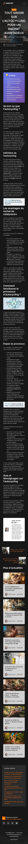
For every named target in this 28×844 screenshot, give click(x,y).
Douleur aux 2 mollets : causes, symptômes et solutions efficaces (13, 748)
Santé (7, 44)
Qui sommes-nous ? (10, 832)
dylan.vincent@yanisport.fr (14, 819)
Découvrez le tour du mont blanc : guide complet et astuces (10, 560)
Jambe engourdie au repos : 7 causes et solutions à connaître (12, 695)
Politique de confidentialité (14, 834)
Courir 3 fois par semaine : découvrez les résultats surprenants (11, 782)
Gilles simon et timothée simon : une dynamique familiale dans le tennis (13, 797)
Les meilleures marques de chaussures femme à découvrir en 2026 (13, 787)
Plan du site (19, 832)
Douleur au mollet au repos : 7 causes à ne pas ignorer (13, 721)
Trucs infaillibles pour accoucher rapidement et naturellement (13, 588)
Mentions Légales (14, 836)
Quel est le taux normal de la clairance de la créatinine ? (14, 668)
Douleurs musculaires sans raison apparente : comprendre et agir (13, 641)
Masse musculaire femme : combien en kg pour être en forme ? (13, 615)
